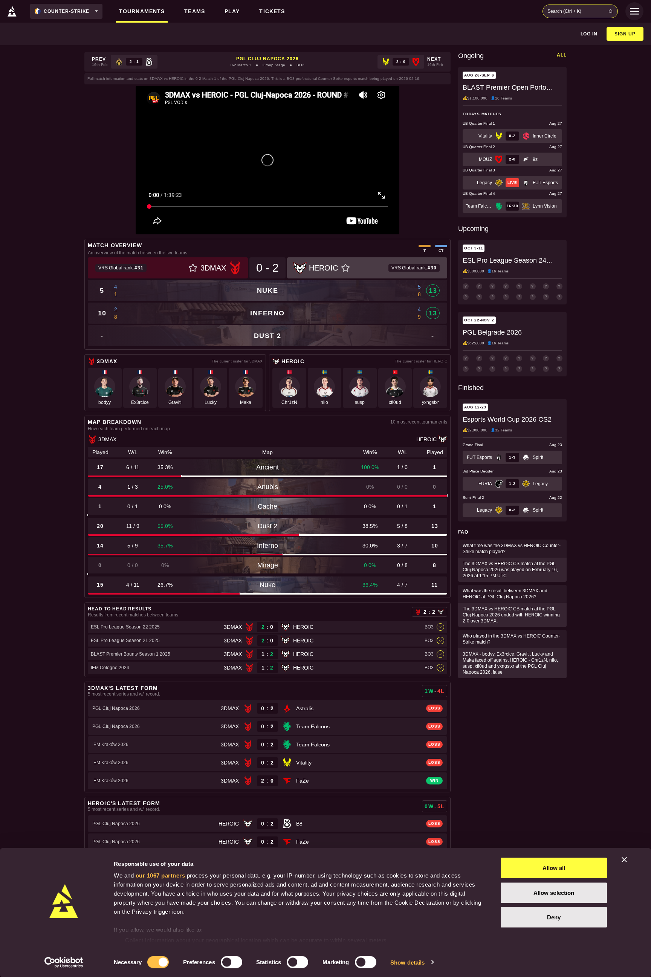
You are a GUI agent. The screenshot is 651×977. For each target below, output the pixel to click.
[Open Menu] (634, 11)
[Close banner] (624, 859)
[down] (440, 627)
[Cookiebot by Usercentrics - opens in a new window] (64, 962)
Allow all (553, 868)
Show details (407, 962)
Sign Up (625, 34)
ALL (562, 55)
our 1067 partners (160, 875)
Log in (589, 34)
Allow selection (554, 892)
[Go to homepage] (12, 11)
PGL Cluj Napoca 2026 (267, 58)
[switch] (231, 962)
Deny (554, 917)
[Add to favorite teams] (192, 267)
